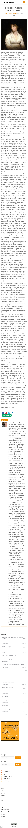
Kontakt (3, 814)
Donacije (3, 816)
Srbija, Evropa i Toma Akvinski (9, 655)
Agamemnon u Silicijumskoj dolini (10, 659)
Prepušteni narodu (6, 691)
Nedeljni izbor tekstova (7, 755)
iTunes (5, 780)
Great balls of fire (6, 650)
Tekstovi (3, 791)
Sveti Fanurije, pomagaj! (7, 687)
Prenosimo (3, 798)
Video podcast (7, 782)
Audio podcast (7, 778)
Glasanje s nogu (5, 705)
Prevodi (5, 774)
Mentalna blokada (6, 696)
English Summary (5, 762)
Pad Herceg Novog (6, 646)
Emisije (3, 793)
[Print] (14, 15)
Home (2, 788)
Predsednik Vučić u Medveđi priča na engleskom (13, 637)
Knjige (2, 807)
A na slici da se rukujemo (8, 641)
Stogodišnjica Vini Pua (7, 710)
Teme (2, 800)
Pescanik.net (7, 771)
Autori (5, 773)
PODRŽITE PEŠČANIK (7, 415)
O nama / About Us (5, 811)
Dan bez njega (5, 700)
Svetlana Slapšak (11, 13)
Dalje (26, 670)
